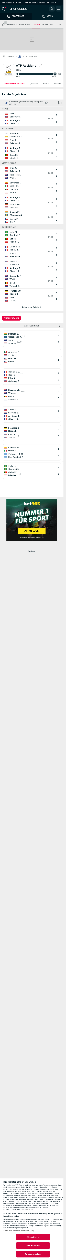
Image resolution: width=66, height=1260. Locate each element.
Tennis (10, 56)
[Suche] (52, 9)
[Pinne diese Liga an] (40, 65)
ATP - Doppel (30, 56)
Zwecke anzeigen (33, 1254)
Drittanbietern (27, 1210)
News (46, 83)
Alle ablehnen (33, 1245)
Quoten (34, 83)
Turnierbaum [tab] (11, 318)
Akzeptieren (33, 1237)
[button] (59, 74)
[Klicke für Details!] (31, 118)
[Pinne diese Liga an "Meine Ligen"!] (46, 103)
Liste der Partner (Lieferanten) (18, 1231)
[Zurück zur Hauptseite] (17, 9)
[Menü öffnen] (58, 9)
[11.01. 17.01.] (38, 74)
